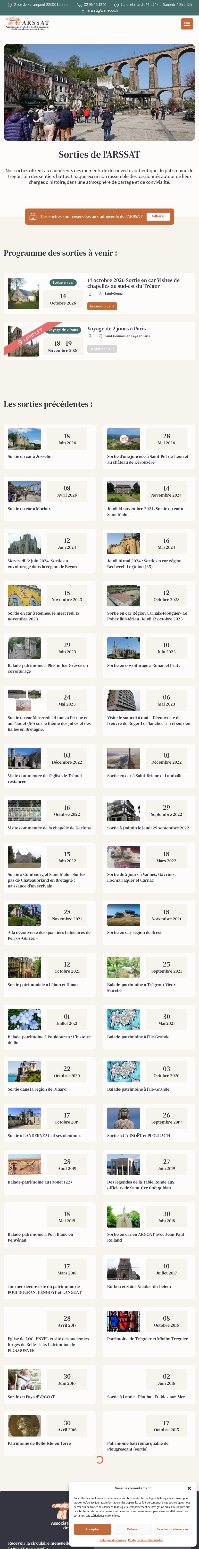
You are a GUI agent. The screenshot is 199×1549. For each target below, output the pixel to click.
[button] (189, 1488)
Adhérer (158, 216)
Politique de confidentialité (145, 1540)
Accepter (92, 1529)
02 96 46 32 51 (95, 4)
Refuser (133, 1529)
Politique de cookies (113, 1540)
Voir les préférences (172, 1529)
